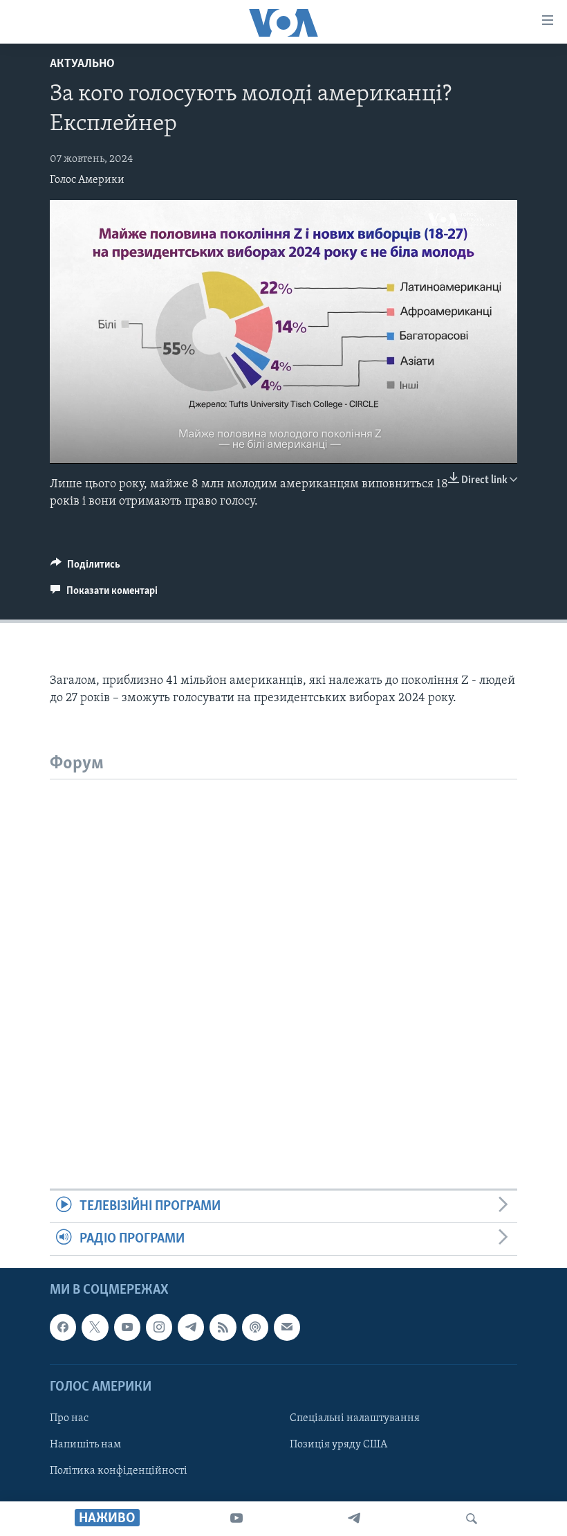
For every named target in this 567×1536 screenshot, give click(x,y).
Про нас (69, 1418)
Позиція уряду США (338, 1444)
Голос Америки (87, 180)
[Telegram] (354, 1518)
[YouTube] (236, 1518)
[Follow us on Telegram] (191, 1327)
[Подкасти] (255, 1327)
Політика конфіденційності (118, 1470)
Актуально (82, 64)
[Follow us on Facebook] (63, 1327)
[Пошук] (471, 1518)
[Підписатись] (287, 1327)
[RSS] (223, 1327)
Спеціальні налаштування (355, 1418)
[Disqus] (283, 952)
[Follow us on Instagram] (159, 1327)
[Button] (85, 567)
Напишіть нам (85, 1444)
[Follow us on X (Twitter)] (95, 1327)
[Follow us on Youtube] (127, 1327)
